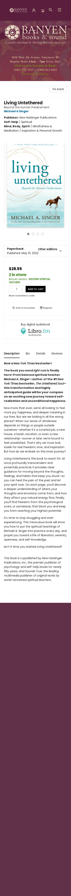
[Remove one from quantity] (11, 289)
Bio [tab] (28, 353)
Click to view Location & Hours (35, 65)
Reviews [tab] (57, 353)
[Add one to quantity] (22, 289)
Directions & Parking (35, 74)
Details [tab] (40, 353)
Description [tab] (12, 353)
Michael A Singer (16, 111)
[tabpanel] (35, 477)
